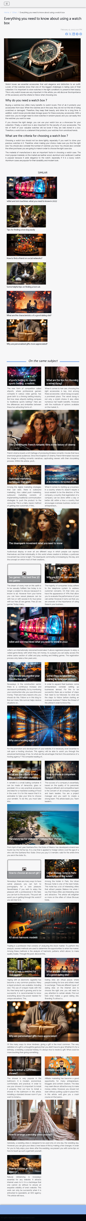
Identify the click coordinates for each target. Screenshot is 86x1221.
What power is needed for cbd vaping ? (22, 973)
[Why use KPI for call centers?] (62, 573)
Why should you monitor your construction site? (24, 677)
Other (14, 12)
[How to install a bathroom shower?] (24, 1066)
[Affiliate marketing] (62, 1066)
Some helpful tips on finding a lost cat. (23, 287)
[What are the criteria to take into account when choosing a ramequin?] (24, 770)
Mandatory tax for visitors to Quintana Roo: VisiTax (35, 839)
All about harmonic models (23, 938)
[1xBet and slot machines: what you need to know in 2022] (32, 188)
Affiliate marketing (56, 1070)
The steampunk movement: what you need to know (35, 543)
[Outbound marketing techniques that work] (24, 475)
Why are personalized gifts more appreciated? (27, 344)
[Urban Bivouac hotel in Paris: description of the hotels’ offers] (62, 869)
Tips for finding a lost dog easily (21, 230)
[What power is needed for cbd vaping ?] (24, 967)
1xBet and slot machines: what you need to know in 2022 (32, 201)
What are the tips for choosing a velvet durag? (62, 382)
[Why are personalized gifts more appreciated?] (27, 330)
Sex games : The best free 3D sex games (24, 579)
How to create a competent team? (60, 776)
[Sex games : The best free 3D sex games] (24, 573)
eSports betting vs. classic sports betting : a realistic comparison (22, 383)
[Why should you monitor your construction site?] (24, 672)
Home (6, 12)
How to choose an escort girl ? (25, 873)
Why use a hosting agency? (23, 740)
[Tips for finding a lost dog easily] (26, 216)
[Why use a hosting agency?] (43, 726)
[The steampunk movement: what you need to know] (43, 529)
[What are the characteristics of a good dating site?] (29, 302)
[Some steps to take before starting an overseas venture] (62, 672)
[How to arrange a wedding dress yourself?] (43, 1120)
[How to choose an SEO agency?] (24, 1164)
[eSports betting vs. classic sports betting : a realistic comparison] (24, 376)
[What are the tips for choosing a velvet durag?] (62, 376)
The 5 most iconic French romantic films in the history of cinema (42, 445)
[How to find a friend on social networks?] (26, 245)
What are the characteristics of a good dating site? (29, 315)
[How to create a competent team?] (62, 770)
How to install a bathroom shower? (22, 1072)
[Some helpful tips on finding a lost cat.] (26, 273)
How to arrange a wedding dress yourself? (31, 1135)
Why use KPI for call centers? (61, 577)
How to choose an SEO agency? (21, 1170)
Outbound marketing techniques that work (20, 480)
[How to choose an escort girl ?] (24, 869)
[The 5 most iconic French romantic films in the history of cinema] (43, 430)
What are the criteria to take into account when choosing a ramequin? (24, 777)
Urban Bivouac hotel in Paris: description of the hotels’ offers (61, 876)
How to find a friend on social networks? (24, 258)
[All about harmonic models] (43, 923)
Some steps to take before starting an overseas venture (61, 677)
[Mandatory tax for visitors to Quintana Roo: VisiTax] (43, 824)
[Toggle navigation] (7, 3)
